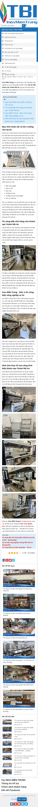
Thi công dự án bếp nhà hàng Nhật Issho (24, 735)
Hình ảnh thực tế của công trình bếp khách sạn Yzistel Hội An (19, 120)
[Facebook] (11, 804)
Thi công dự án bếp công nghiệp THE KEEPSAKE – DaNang (23, 749)
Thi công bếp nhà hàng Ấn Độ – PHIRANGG (23, 771)
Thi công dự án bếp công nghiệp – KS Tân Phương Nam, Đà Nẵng (24, 742)
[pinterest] (15, 804)
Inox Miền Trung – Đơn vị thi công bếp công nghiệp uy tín (18, 114)
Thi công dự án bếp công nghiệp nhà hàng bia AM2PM (23, 728)
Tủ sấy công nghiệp (10, 67)
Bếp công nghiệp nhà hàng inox (13, 33)
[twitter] (26, 804)
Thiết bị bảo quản (9, 63)
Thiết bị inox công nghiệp (11, 56)
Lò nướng (7, 71)
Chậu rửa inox (8, 44)
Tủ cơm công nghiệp (10, 59)
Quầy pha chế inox (10, 37)
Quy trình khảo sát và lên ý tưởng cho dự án (18, 103)
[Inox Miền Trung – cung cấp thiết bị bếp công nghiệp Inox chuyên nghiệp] (18, 12)
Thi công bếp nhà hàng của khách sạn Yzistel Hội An (18, 109)
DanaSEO (14, 799)
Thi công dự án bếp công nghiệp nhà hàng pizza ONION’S (23, 721)
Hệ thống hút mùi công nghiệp (13, 48)
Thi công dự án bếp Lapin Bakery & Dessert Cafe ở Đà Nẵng (24, 757)
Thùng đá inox (8, 41)
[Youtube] (19, 804)
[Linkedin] (22, 804)
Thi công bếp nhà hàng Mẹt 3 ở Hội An (24, 764)
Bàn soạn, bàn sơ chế (11, 52)
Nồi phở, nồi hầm (9, 74)
